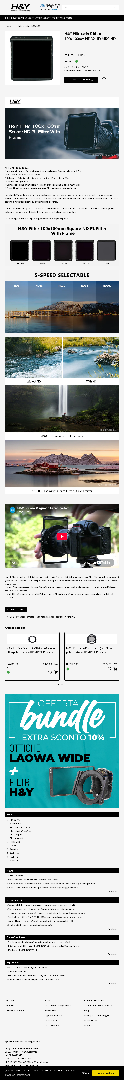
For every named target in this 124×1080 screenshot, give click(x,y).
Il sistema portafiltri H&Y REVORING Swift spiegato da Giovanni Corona (43, 946)
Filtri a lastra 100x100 (29, 25)
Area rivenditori (52, 1025)
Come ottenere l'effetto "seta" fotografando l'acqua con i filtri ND (42, 616)
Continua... (113, 891)
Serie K (13, 845)
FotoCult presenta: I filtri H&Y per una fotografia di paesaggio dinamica (43, 887)
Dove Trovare (51, 1020)
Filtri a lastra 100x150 (20, 827)
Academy (29, 18)
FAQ (53, 18)
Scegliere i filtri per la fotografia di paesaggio (29, 925)
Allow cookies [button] (106, 1073)
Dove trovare (17, 18)
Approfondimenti (43, 18)
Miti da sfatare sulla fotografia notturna (27, 967)
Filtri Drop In (16, 834)
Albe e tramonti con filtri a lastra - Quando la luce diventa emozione (41, 908)
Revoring (14, 849)
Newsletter (50, 1010)
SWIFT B (14, 856)
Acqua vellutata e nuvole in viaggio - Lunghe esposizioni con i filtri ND (42, 904)
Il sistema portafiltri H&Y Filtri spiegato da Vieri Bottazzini (36, 975)
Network (60, 18)
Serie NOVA (16, 823)
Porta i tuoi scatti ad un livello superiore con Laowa (32, 879)
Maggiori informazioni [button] (17, 1075)
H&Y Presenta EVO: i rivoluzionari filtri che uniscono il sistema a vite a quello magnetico (51, 883)
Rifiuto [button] (85, 1073)
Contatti (9, 1005)
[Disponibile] (76, 61)
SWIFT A (14, 853)
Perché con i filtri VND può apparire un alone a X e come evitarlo (39, 942)
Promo (69, 18)
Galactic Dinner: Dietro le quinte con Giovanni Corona (34, 979)
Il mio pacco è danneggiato (97, 1015)
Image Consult (35, 1041)
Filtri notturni (16, 838)
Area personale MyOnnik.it (58, 1005)
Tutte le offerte (15, 875)
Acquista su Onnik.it (79, 79)
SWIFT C (14, 860)
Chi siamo (10, 1000)
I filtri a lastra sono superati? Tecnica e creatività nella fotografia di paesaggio (46, 912)
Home (7, 18)
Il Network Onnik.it (14, 1010)
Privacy (88, 1025)
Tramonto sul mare (16, 971)
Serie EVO (15, 819)
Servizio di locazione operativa (99, 1005)
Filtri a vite (15, 841)
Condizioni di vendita (94, 1000)
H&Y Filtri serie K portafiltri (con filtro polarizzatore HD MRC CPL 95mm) (89, 650)
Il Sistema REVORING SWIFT (22, 950)
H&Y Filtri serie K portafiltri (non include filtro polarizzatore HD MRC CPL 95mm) (31, 650)
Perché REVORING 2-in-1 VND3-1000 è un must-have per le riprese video (44, 916)
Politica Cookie (91, 1020)
